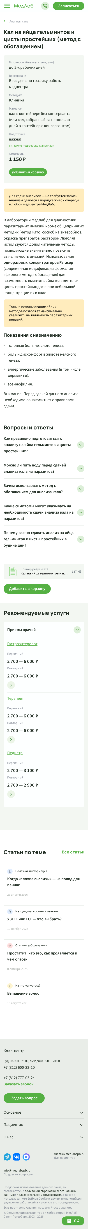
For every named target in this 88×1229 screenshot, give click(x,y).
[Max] (26, 1160)
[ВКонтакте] (16, 1160)
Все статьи (73, 852)
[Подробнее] (11, 685)
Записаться (68, 6)
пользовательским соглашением (39, 1195)
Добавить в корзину (27, 588)
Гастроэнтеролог (22, 644)
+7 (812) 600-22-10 (19, 1067)
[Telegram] (7, 1160)
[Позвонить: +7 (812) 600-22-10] (45, 6)
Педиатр (15, 753)
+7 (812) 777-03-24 (19, 1078)
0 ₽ (76, 1221)
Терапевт (15, 698)
